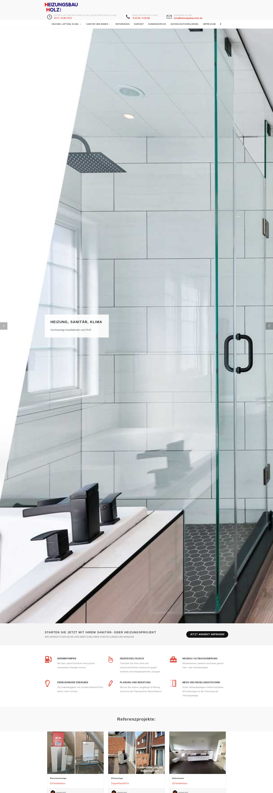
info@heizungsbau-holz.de (188, 18)
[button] (3, 326)
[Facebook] (221, 24)
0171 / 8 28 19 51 (63, 18)
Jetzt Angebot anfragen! (207, 634)
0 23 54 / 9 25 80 (141, 18)
